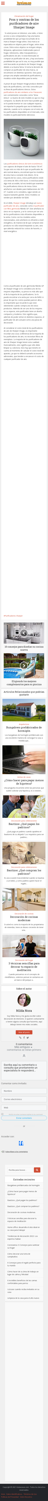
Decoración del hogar (24, 960)
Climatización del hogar (24, 16)
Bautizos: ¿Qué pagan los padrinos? (24, 825)
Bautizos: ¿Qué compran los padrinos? (24, 872)
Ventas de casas (24, 777)
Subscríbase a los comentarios (16, 1152)
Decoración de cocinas (24, 914)
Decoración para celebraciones (24, 821)
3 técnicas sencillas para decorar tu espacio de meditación (24, 967)
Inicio (3, 1494)
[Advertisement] (24, 259)
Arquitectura (24, 724)
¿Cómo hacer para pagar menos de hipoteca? (24, 782)
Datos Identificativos (14, 1494)
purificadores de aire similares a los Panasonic (23, 92)
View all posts (24, 1032)
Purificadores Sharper (14, 616)
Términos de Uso (30, 1494)
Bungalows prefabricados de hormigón (24, 729)
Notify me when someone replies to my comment (26, 1114)
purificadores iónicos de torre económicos (24, 163)
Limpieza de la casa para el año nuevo (23, 1298)
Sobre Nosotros (26, 1497)
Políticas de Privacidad (10, 1497)
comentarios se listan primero (24, 1049)
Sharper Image (19, 203)
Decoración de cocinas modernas (24, 918)
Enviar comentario (24, 1118)
